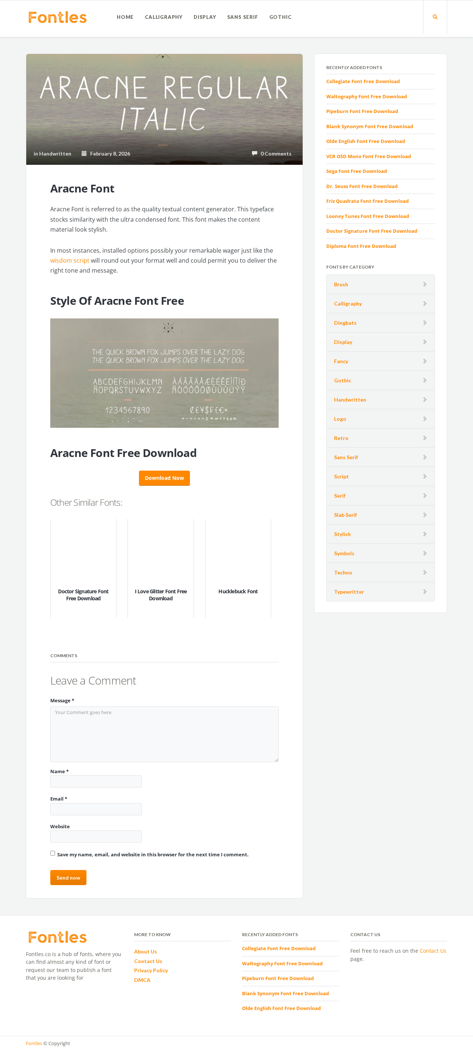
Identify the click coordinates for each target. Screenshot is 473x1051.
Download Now (164, 477)
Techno (343, 572)
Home (125, 17)
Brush (341, 284)
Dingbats (345, 323)
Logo (340, 419)
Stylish (342, 534)
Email (58, 798)
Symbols (344, 553)
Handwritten (350, 399)
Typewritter (349, 591)
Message (62, 700)
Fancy (341, 361)
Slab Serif (345, 515)
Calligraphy (164, 17)
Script (341, 476)
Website (60, 826)
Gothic (280, 17)
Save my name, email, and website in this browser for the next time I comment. (153, 854)
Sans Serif (242, 17)
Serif (340, 495)
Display (205, 17)
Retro (341, 438)
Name (59, 771)
